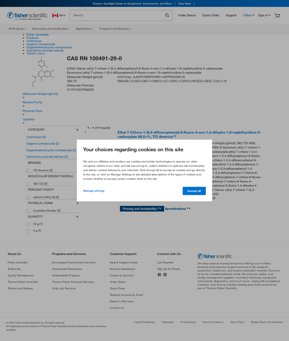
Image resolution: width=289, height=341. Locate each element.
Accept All (194, 191)
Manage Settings (93, 190)
